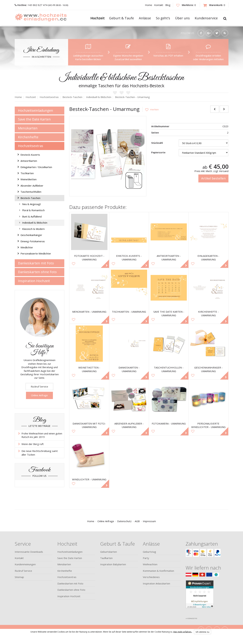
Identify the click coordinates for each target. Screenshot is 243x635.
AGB (137, 521)
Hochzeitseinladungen (35, 110)
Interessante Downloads (29, 551)
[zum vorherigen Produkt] (214, 109)
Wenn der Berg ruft (32, 444)
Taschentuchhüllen (30, 191)
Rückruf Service (39, 386)
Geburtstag (149, 551)
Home (148, 5)
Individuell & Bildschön (34, 222)
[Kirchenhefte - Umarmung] (208, 288)
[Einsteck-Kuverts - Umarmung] (129, 232)
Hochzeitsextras (30, 146)
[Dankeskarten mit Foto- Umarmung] (89, 399)
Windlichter (26, 247)
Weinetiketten (28, 179)
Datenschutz (124, 521)
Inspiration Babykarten (113, 564)
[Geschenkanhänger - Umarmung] (208, 344)
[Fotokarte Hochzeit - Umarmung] (89, 232)
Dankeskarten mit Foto (36, 263)
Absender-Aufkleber (31, 185)
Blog (167, 5)
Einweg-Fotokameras (32, 241)
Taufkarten (106, 558)
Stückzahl (157, 142)
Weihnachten (150, 564)
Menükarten (28, 128)
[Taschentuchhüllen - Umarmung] (169, 344)
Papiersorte (158, 152)
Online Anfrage (39, 395)
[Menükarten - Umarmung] (89, 288)
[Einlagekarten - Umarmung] (208, 232)
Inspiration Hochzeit (34, 281)
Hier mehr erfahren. (182, 631)
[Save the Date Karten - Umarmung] (169, 288)
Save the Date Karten (34, 119)
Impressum (149, 521)
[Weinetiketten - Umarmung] (89, 344)
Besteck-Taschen (30, 198)
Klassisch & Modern (33, 229)
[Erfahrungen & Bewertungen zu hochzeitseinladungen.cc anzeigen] (200, 598)
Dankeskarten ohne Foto (37, 272)
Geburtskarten (108, 551)
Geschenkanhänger (31, 235)
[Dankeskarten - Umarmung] (129, 344)
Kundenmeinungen (25, 564)
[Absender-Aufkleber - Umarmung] (129, 399)
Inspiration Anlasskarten (156, 583)
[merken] (150, 109)
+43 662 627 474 (32, 5)
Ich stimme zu (202, 631)
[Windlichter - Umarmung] (89, 455)
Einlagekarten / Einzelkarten (36, 167)
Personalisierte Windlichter (35, 253)
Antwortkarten (28, 160)
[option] (107, 154)
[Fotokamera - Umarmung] (169, 399)
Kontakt (158, 5)
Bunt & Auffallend (32, 216)
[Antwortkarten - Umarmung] (169, 232)
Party (146, 558)
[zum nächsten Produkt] (224, 109)
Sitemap (19, 577)
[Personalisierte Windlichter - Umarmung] (208, 399)
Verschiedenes (151, 577)
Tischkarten (27, 173)
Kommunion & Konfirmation (158, 570)
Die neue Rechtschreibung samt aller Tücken (39, 452)
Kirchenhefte (28, 137)
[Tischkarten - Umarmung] (129, 288)
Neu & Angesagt (31, 204)
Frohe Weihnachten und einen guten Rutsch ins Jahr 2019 (41, 435)
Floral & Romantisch (33, 210)
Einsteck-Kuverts (30, 154)
